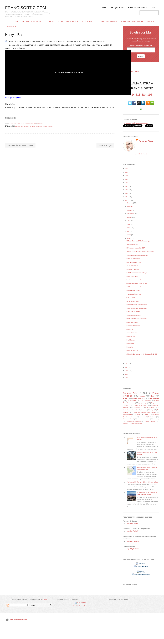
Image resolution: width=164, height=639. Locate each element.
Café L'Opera (130, 297)
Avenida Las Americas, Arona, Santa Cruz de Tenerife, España (34, 126)
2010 (127, 370)
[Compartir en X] (12, 118)
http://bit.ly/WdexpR (133, 549)
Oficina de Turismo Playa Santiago (137, 283)
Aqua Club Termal (131, 266)
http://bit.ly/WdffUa (132, 523)
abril (128, 231)
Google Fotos (117, 7)
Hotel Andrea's (130, 343)
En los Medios (132, 400)
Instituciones (152, 417)
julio (128, 220)
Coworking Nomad (132, 322)
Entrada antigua (105, 145)
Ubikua (150, 21)
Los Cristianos (145, 400)
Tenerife (40, 123)
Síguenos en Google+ (142, 123)
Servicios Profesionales (134, 421)
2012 (127, 363)
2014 (127, 197)
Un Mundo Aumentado (132, 21)
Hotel (153, 396)
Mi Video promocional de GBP (135, 248)
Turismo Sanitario (150, 421)
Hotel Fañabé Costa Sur (133, 290)
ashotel (143, 396)
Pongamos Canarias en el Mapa (144, 412)
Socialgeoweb (127, 414)
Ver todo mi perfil (141, 154)
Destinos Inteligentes (33, 21)
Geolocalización (108, 21)
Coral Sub (129, 329)
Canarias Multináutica (133, 326)
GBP (146, 414)
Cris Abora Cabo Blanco (133, 315)
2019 (127, 179)
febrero (129, 238)
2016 (127, 190)
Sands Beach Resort (132, 301)
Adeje (125, 398)
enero (129, 359)
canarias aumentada (143, 419)
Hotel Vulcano (130, 336)
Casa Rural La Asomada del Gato (136, 308)
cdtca (139, 414)
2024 (127, 168)
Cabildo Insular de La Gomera (135, 287)
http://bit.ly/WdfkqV (132, 531)
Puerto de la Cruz (140, 405)
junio (128, 224)
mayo (129, 228)
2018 (127, 182)
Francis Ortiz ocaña (129, 123)
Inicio (104, 7)
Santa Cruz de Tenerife (130, 410)
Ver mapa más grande (13, 98)
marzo (129, 235)
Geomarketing (150, 407)
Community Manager (136, 423)
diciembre (130, 203)
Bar (12, 123)
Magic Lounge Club (132, 350)
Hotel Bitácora (130, 340)
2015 (127, 193)
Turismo (144, 410)
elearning (156, 419)
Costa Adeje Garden (132, 269)
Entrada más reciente (16, 145)
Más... (154, 7)
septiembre (130, 213)
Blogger (44, 599)
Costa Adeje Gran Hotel (133, 294)
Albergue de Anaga (132, 244)
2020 (127, 175)
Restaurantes (30, 123)
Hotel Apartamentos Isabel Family (136, 304)
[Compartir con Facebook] (15, 118)
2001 (127, 377)
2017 (127, 186)
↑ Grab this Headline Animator (80, 605)
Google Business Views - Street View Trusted (72, 21)
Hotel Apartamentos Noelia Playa (136, 273)
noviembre (130, 206)
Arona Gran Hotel (131, 333)
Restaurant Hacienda (133, 311)
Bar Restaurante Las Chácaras (136, 280)
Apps (152, 410)
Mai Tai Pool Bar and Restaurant (136, 319)
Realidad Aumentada (137, 7)
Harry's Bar (130, 347)
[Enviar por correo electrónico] (6, 118)
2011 (127, 367)
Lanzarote (137, 407)
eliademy (142, 417)
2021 (127, 172)
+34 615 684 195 (141, 94)
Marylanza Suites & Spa (133, 262)
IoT (16, 21)
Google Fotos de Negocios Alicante (137, 255)
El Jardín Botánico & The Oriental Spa (138, 241)
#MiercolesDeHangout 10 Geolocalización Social (141, 354)
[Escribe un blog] (9, 118)
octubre (129, 210)
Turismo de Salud (128, 419)
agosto (129, 217)
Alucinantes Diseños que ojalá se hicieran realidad (142, 482)
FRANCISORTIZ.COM (25, 7)
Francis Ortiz (11, 26)
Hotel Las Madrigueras (133, 258)
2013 (127, 200)
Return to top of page (18, 620)
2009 (127, 374)
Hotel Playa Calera (132, 276)
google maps (143, 403)
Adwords (125, 423)
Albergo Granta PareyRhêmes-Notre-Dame (139, 251)
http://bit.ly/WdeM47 (133, 541)
